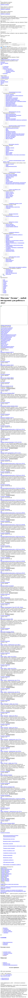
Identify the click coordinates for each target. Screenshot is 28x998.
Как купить (5, 67)
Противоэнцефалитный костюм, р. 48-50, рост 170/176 (13, 536)
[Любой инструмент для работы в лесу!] (10, 59)
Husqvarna (5, 281)
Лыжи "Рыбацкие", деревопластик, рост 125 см (11, 811)
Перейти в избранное (5, 9)
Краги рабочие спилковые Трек (8, 786)
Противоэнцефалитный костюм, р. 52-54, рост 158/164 (13, 512)
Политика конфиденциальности (10, 965)
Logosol (5, 283)
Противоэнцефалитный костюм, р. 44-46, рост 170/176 (13, 573)
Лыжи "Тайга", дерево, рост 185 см (8, 656)
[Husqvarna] (6, 869)
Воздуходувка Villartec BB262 (7, 377)
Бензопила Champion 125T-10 (7, 417)
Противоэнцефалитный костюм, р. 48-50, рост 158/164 (13, 549)
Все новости (3, 892)
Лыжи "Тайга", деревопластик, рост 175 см (10, 680)
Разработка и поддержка (20, 986)
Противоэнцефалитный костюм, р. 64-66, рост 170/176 (13, 429)
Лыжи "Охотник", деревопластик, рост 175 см (11, 739)
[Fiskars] (5, 872)
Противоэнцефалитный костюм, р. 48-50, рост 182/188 (13, 524)
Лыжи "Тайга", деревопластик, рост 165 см (10, 692)
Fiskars (4, 284)
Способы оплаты (9, 70)
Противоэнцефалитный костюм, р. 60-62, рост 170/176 (13, 463)
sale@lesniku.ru (8, 974)
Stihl (4, 279)
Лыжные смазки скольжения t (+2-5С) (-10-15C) (11, 442)
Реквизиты (5, 943)
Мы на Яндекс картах (5, 975)
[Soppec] (5, 878)
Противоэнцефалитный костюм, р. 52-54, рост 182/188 (13, 500)
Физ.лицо (3, 46)
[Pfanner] (5, 880)
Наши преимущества (7, 942)
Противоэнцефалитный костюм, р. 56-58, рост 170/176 (13, 475)
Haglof (4, 286)
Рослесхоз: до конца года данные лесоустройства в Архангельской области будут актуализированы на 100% (13, 891)
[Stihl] (4, 867)
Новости (5, 962)
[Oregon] (5, 870)
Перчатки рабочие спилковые (7, 585)
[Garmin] (5, 879)
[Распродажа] (1, 276)
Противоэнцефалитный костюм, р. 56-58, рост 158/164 (13, 488)
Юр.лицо (9, 46)
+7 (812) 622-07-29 (5, 76)
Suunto (4, 288)
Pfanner (4, 292)
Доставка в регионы (10, 71)
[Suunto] (5, 876)
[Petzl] (4, 877)
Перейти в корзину (5, 4)
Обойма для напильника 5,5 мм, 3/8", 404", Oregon (12, 607)
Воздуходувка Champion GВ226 (8, 823)
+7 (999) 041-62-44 (5, 78)
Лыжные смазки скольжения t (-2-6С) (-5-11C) (11, 452)
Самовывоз (8, 72)
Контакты (5, 73)
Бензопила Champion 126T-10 (7, 352)
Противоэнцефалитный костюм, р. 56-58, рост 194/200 (13, 798)
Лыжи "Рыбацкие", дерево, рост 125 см (9, 703)
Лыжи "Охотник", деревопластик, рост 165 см (11, 751)
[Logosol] (5, 871)
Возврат (5, 955)
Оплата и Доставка (7, 68)
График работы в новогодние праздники (10, 884)
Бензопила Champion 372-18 (7, 386)
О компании (6, 66)
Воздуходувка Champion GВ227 (8, 393)
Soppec (4, 290)
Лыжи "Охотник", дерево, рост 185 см (9, 715)
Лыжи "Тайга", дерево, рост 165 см (8, 668)
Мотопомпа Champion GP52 (7, 619)
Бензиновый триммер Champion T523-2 (9, 406)
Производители (6, 963)
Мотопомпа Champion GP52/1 (7, 365)
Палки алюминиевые (5, 597)
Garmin (4, 291)
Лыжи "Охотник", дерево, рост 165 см (9, 727)
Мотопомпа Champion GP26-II (7, 631)
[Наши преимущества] (6, 325)
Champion (5, 285)
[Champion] (6, 873)
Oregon (4, 282)
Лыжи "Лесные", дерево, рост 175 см (9, 763)
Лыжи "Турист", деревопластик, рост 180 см (10, 644)
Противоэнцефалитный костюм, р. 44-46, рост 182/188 (13, 561)
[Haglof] (5, 874)
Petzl (4, 289)
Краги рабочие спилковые (6, 774)
